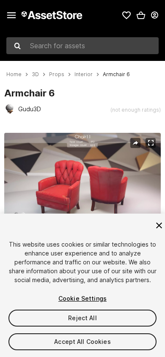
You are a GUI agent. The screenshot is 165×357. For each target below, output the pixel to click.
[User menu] (154, 15)
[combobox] (82, 45)
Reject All (82, 317)
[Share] (135, 143)
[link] (126, 15)
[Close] (159, 225)
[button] (141, 15)
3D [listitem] (35, 74)
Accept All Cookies (82, 341)
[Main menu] (11, 15)
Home (14, 74)
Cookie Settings (82, 298)
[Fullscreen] (151, 143)
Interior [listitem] (83, 74)
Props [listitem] (56, 74)
